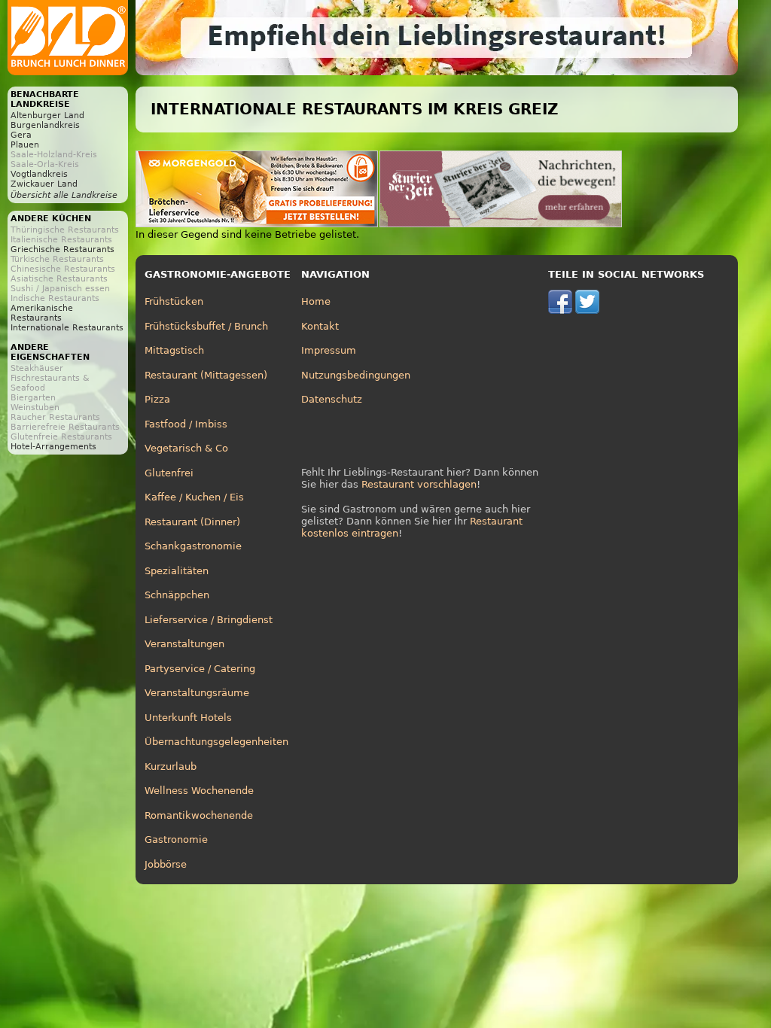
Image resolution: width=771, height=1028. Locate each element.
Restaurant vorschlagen (419, 484)
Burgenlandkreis (45, 125)
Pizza (157, 399)
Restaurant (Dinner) (192, 522)
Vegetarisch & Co (186, 448)
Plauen (25, 145)
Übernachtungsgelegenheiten (216, 741)
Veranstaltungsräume (197, 692)
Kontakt (320, 326)
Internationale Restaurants (67, 328)
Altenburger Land (47, 115)
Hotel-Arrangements (53, 447)
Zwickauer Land (44, 184)
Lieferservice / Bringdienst (209, 619)
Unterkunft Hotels (188, 717)
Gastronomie (176, 839)
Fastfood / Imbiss (186, 424)
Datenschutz (331, 399)
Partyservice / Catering (200, 668)
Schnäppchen (177, 595)
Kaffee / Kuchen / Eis (194, 497)
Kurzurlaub (171, 766)
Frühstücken (174, 301)
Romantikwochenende (199, 815)
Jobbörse (166, 864)
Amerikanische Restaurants (42, 313)
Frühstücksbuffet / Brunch (206, 326)
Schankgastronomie (193, 546)
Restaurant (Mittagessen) (206, 375)
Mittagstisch (174, 350)
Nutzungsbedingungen (355, 375)
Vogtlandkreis (39, 174)
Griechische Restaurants (62, 249)
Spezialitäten (177, 570)
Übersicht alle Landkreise (64, 195)
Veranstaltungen (184, 643)
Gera (21, 135)
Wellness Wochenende (199, 790)
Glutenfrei (169, 473)
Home (316, 301)
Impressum (328, 350)
